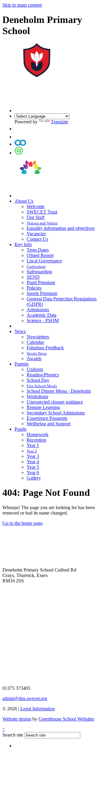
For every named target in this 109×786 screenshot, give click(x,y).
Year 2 (32, 451)
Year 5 (33, 467)
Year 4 (33, 461)
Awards (34, 358)
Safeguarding (39, 271)
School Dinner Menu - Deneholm (59, 391)
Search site (12, 734)
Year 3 (33, 456)
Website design (16, 718)
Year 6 (33, 472)
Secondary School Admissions (56, 412)
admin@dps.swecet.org (24, 698)
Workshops (37, 396)
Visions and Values (42, 223)
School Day (38, 380)
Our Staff (36, 217)
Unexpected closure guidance (55, 401)
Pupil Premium (41, 282)
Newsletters (38, 336)
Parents (21, 363)
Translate (59, 121)
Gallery (34, 477)
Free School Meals (42, 386)
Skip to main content (22, 5)
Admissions (38, 309)
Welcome (36, 206)
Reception (36, 439)
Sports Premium (42, 293)
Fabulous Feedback (45, 347)
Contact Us (37, 239)
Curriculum (36, 266)
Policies (34, 287)
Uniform (35, 369)
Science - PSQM (43, 320)
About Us (24, 201)
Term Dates (38, 249)
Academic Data (41, 315)
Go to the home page (22, 523)
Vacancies (36, 233)
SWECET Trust (42, 211)
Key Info (23, 244)
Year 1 (33, 445)
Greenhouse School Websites (66, 718)
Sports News (37, 353)
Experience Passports (47, 418)
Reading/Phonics (43, 374)
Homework (37, 434)
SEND (33, 277)
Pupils (20, 429)
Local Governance (44, 260)
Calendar (35, 342)
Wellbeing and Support (49, 423)
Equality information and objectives (60, 228)
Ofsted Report (40, 255)
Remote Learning (43, 407)
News (20, 331)
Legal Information (37, 708)
